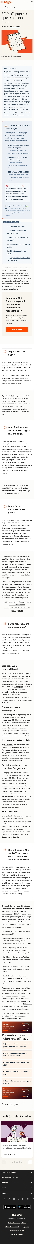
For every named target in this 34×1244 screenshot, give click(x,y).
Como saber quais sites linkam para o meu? (17, 1082)
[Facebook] (4, 1199)
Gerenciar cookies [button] (17, 1234)
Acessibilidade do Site (17, 1230)
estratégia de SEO (8, 1016)
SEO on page (18, 687)
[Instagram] (9, 1199)
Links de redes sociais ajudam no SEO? (16, 1064)
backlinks (9, 598)
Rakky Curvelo (15, 26)
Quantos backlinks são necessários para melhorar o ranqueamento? (16, 1045)
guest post (15, 715)
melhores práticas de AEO (11, 1019)
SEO (12, 396)
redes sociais (8, 745)
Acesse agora (17, 329)
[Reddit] (28, 1199)
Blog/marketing (10, 7)
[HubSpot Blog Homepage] (6, 2)
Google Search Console (10, 837)
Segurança (26, 1227)
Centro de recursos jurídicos (17, 1223)
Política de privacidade (12, 1227)
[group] (17, 1139)
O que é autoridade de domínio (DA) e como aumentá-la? (15, 1054)
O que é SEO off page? (17, 226)
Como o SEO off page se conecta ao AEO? (17, 1073)
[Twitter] (18, 1199)
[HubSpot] (17, 1215)
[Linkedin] (23, 1199)
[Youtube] (14, 1199)
